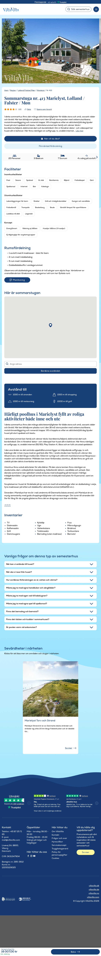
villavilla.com (93, 897)
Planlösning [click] (19, 280)
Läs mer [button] (79, 131)
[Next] (94, 51)
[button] (50, 325)
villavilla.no (94, 893)
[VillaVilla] (10, 9)
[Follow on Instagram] (31, 856)
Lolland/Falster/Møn (26, 90)
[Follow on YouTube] (34, 856)
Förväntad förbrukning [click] (50, 146)
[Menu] (96, 9)
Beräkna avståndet (50, 371)
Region (13, 90)
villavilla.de (94, 889)
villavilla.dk (94, 885)
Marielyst (41, 90)
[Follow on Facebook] (28, 856)
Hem (6, 90)
